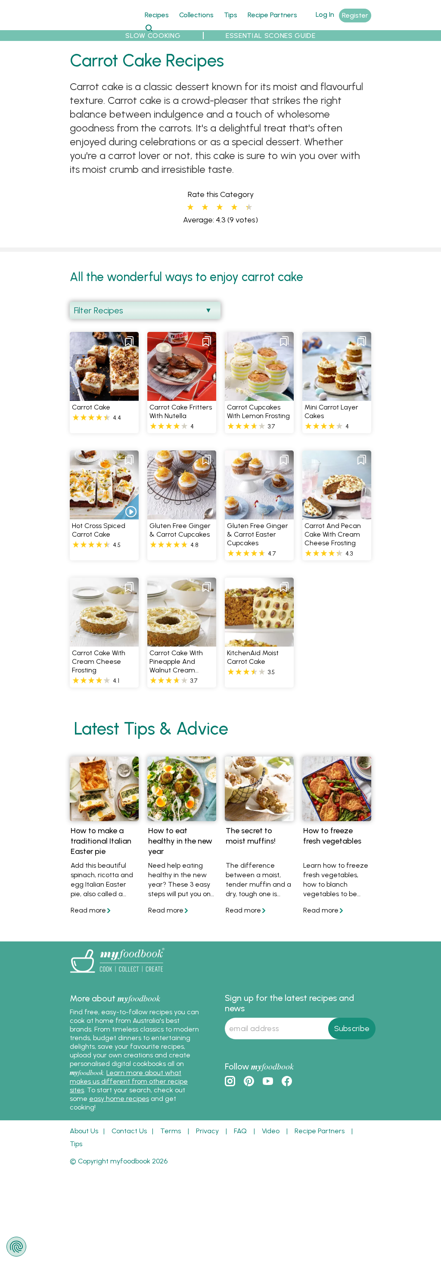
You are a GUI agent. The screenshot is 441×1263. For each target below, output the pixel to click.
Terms (170, 1131)
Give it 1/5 (190, 207)
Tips (230, 15)
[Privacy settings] (16, 1247)
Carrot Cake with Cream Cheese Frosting (98, 661)
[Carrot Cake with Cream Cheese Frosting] (104, 642)
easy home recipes (119, 1098)
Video (271, 1131)
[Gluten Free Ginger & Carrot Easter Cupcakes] (259, 514)
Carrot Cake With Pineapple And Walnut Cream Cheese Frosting (176, 666)
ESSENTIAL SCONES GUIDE (271, 35)
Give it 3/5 (220, 207)
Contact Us (129, 1131)
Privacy (207, 1131)
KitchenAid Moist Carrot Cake (253, 657)
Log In (325, 14)
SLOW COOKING (152, 35)
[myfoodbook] (117, 975)
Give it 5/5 (247, 207)
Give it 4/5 (234, 207)
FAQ (240, 1131)
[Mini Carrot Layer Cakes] (336, 396)
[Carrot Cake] (104, 396)
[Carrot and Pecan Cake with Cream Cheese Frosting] (336, 514)
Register (355, 15)
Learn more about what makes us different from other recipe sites (129, 1081)
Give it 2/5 (205, 207)
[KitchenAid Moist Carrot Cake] (259, 642)
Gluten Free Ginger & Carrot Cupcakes (180, 530)
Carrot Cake (91, 407)
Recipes (157, 15)
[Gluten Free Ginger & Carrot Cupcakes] (181, 514)
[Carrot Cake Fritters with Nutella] (181, 396)
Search (149, 28)
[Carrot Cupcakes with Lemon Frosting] (259, 396)
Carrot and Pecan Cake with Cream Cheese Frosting (332, 534)
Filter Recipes (98, 310)
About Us (84, 1131)
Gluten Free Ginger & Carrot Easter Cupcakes (257, 534)
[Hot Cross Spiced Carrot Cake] (104, 514)
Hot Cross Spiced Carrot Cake (98, 530)
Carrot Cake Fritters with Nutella (180, 411)
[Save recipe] (129, 341)
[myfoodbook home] (102, 25)
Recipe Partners (272, 15)
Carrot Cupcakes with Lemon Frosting (258, 411)
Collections (196, 15)
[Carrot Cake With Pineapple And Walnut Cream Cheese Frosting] (181, 642)
